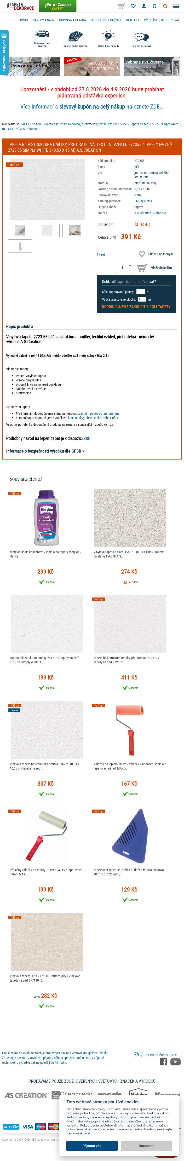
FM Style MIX (143, 201)
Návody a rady (43, 20)
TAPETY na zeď (31, 124)
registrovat (170, 20)
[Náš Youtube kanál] (175, 1061)
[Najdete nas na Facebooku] (164, 1061)
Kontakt (132, 20)
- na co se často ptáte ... (157, 1055)
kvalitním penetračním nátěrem (98, 413)
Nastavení (146, 1146)
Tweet (101, 254)
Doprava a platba (72, 20)
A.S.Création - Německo (150, 213)
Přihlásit (151, 20)
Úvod (24, 20)
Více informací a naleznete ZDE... (92, 106)
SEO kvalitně (38, 1139)
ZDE (87, 438)
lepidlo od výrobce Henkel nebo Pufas (93, 417)
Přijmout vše (92, 1146)
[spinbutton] (122, 268)
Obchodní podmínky (106, 20)
